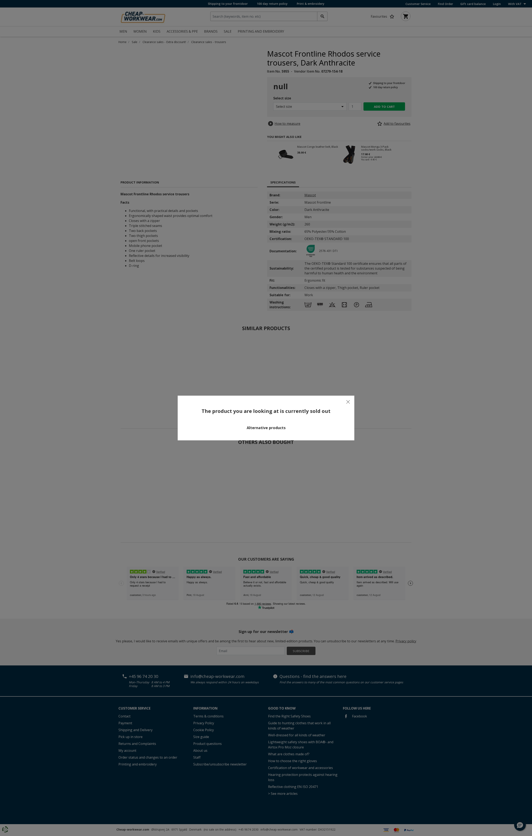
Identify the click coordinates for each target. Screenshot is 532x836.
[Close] (348, 402)
